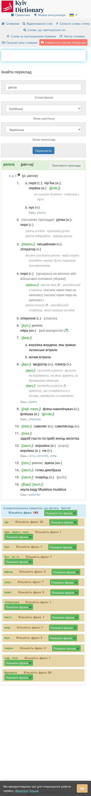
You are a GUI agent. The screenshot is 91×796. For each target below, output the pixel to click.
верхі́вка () (30, 450)
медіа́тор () (43, 364)
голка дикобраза (48, 469)
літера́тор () (30, 249)
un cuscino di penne (48, 194)
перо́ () (35, 182)
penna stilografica (38, 236)
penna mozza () (37, 305)
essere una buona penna (43, 255)
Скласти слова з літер (74, 23)
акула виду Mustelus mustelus (43, 489)
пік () (47, 450)
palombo (34, 494)
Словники (12, 23)
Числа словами (74, 36)
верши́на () (45, 445)
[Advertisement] (46, 55)
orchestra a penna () (51, 385)
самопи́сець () (67, 426)
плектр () (63, 364)
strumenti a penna (49, 370)
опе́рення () (30, 318)
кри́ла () (53, 462)
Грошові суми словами (21, 42)
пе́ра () (28, 330)
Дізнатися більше (27, 790)
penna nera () (50, 284)
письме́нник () (49, 244)
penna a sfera (35, 230)
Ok (82, 788)
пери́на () (37, 187)
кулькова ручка (58, 230)
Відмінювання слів (39, 23)
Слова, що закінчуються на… (47, 30)
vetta (53, 456)
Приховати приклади (66, 165)
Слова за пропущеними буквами (33, 36)
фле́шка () (29, 413)
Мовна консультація (51, 15)
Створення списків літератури (65, 42)
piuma (41, 212)
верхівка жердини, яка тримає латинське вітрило (52, 347)
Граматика (22, 15)
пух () (34, 207)
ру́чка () (63, 219)
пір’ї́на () (52, 182)
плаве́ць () (44, 477)
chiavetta (35, 419)
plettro (33, 402)
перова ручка (62, 236)
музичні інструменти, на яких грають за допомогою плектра (53, 375)
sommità (42, 456)
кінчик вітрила (40, 356)
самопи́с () (43, 426)
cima (32, 456)
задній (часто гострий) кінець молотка (49, 438)
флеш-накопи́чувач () (61, 408)
